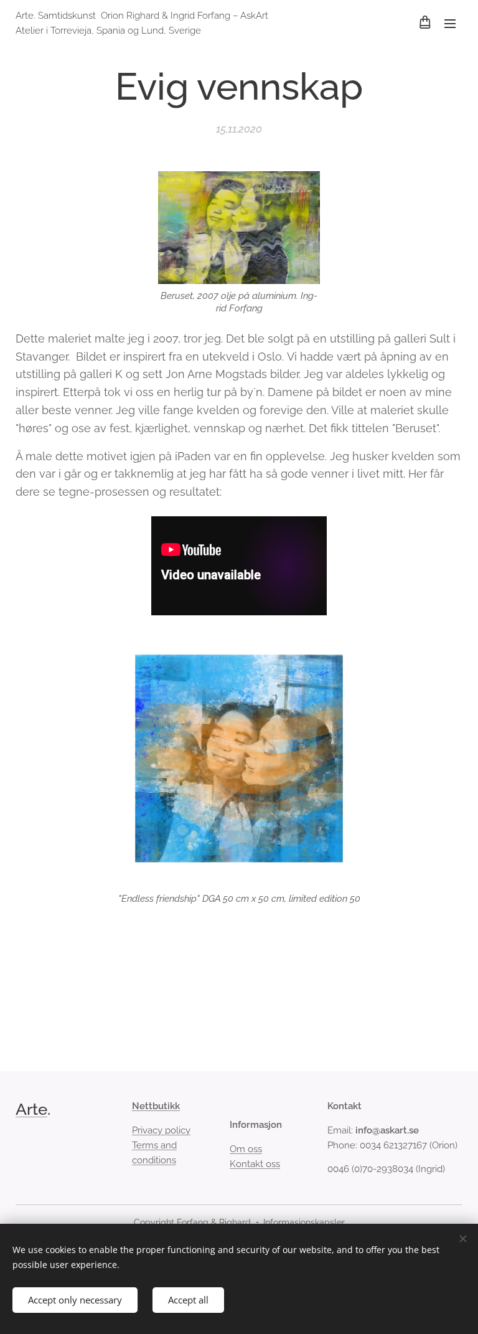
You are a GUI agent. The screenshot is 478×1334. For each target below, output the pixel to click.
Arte (31, 1109)
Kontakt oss (255, 1164)
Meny (450, 23)
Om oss (246, 1149)
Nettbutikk (156, 1106)
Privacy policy (161, 1130)
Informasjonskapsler (304, 1223)
